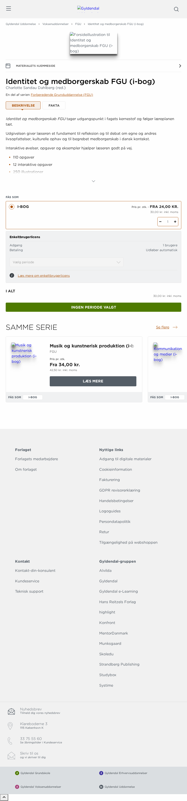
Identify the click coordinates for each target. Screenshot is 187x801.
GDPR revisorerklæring (119, 490)
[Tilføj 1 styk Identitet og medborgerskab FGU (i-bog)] (175, 221)
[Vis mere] (93, 181)
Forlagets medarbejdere (36, 459)
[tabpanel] (93, 150)
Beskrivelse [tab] (23, 105)
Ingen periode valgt (93, 307)
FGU (78, 24)
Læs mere (106, 382)
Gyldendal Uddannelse (21, 24)
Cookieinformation (115, 469)
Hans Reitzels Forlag (117, 602)
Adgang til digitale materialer (125, 459)
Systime (106, 685)
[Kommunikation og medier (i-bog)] (169, 364)
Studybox (107, 675)
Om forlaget (26, 469)
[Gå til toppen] (4, 797)
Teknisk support (29, 591)
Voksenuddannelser (55, 24)
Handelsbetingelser (116, 501)
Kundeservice (27, 581)
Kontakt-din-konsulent (35, 570)
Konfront (107, 623)
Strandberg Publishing (119, 664)
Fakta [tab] (54, 105)
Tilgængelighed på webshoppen (128, 542)
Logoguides (110, 511)
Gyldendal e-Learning (118, 591)
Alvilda (105, 570)
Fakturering (109, 480)
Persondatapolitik (114, 521)
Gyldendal (108, 581)
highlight (107, 612)
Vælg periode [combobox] (23, 262)
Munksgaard (110, 643)
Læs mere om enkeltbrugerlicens (44, 275)
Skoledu (106, 654)
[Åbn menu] (8, 9)
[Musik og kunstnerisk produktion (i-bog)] (27, 364)
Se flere (167, 327)
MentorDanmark (113, 633)
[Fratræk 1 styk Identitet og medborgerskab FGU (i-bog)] (160, 221)
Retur (104, 532)
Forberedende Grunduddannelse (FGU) (62, 95)
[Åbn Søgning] (176, 9)
